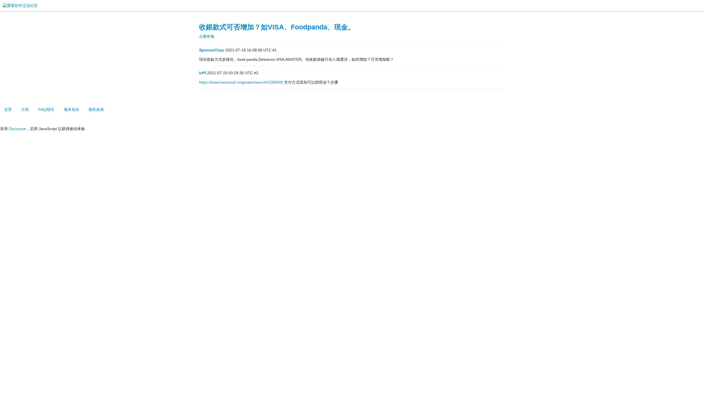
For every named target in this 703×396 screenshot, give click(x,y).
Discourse (17, 129)
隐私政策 (96, 109)
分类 (25, 109)
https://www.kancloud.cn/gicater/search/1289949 (241, 82)
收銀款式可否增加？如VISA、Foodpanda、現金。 (277, 27)
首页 (8, 109)
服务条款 (71, 109)
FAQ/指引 (46, 109)
